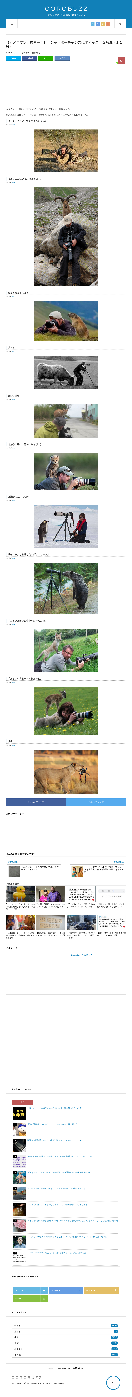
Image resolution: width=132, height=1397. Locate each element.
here (13, 125)
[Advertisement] (66, 85)
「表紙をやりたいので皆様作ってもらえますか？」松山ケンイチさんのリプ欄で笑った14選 (67, 1236)
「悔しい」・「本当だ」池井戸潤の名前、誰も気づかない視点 (54, 1108)
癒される (36, 53)
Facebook (29, 58)
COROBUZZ (66, 9)
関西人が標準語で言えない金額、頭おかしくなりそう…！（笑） (55, 1140)
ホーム (50, 1368)
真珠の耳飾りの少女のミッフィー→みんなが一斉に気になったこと (56, 1124)
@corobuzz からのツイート (83, 955)
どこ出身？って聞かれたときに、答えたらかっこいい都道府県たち (56, 1188)
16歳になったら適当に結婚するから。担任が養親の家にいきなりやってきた (60, 1156)
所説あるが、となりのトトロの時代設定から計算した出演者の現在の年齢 (59, 1172)
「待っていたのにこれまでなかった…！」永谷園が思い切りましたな (57, 1204)
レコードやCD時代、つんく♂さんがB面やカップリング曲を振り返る (57, 1252)
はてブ (62, 58)
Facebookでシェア (36, 802)
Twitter (13, 58)
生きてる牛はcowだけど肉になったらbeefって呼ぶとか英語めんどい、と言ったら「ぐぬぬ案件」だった (72, 1220)
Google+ (90, 1290)
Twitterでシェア (96, 802)
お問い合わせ (79, 1368)
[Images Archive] (121, 60)
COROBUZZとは (63, 1368)
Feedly (18, 1299)
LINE (45, 58)
